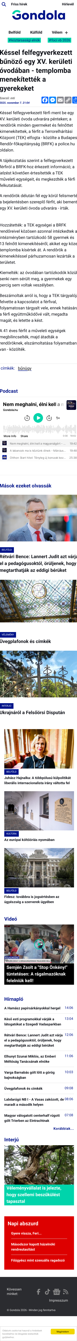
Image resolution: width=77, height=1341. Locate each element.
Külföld (36, 32)
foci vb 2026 (60, 40)
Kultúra (11, 833)
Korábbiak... (63, 1129)
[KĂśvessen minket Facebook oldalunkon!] (38, 1292)
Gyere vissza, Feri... (26, 1233)
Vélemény (60, 32)
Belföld (15, 32)
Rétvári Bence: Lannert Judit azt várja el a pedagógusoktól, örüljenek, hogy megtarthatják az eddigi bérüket (33, 1040)
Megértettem (63, 1331)
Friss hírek (19, 4)
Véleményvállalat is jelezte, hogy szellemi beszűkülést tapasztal (33, 1195)
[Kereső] (4, 4)
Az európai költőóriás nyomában (29, 840)
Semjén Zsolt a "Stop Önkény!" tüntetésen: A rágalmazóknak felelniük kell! (36, 974)
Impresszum (58, 1300)
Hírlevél (68, 4)
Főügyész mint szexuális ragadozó (38, 1260)
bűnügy (24, 368)
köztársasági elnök (25, 40)
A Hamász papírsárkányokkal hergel (32, 1008)
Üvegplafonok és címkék (23, 1088)
